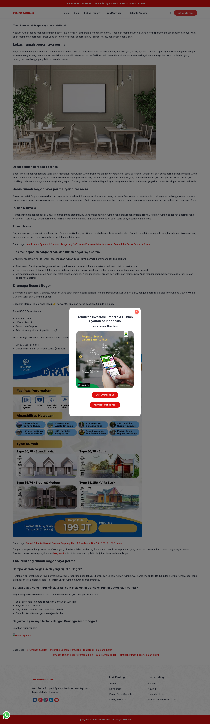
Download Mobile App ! (105, 405)
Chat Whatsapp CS (105, 395)
